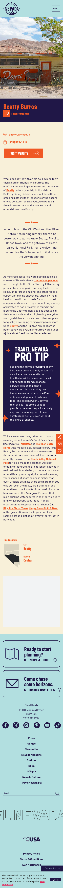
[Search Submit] (57, 793)
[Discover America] (31, 839)
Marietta (26, 443)
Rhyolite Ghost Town (15, 508)
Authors (31, 760)
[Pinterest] (37, 725)
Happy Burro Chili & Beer (43, 508)
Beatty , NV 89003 (19, 134)
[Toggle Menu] (56, 8)
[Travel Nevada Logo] (11, 8)
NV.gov (31, 771)
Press (31, 737)
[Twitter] (16, 725)
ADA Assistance (31, 864)
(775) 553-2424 (18, 142)
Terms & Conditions (31, 859)
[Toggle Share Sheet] (59, 437)
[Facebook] (5, 725)
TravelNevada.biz (31, 782)
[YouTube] (47, 725)
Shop (31, 765)
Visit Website (19, 153)
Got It (55, 880)
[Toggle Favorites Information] (59, 450)
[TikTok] (57, 725)
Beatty (10, 190)
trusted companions (46, 280)
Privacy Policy (31, 853)
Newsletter (31, 749)
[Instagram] (26, 725)
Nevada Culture (31, 776)
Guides (31, 743)
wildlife (40, 366)
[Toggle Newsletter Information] (59, 444)
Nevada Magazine (31, 754)
